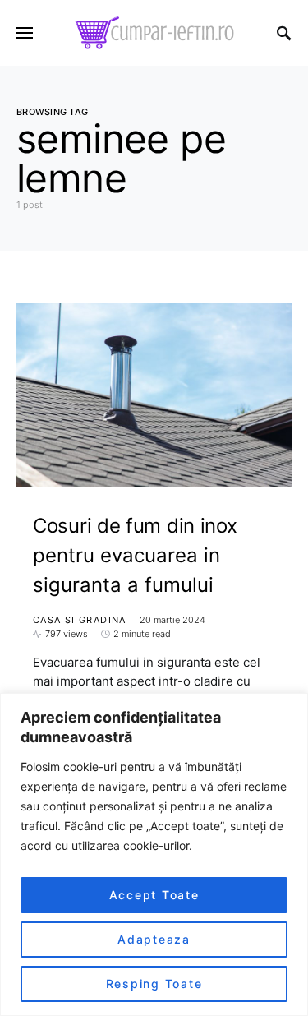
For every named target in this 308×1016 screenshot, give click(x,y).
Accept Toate (154, 895)
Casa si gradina (79, 620)
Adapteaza (154, 939)
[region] (154, 854)
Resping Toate (154, 984)
